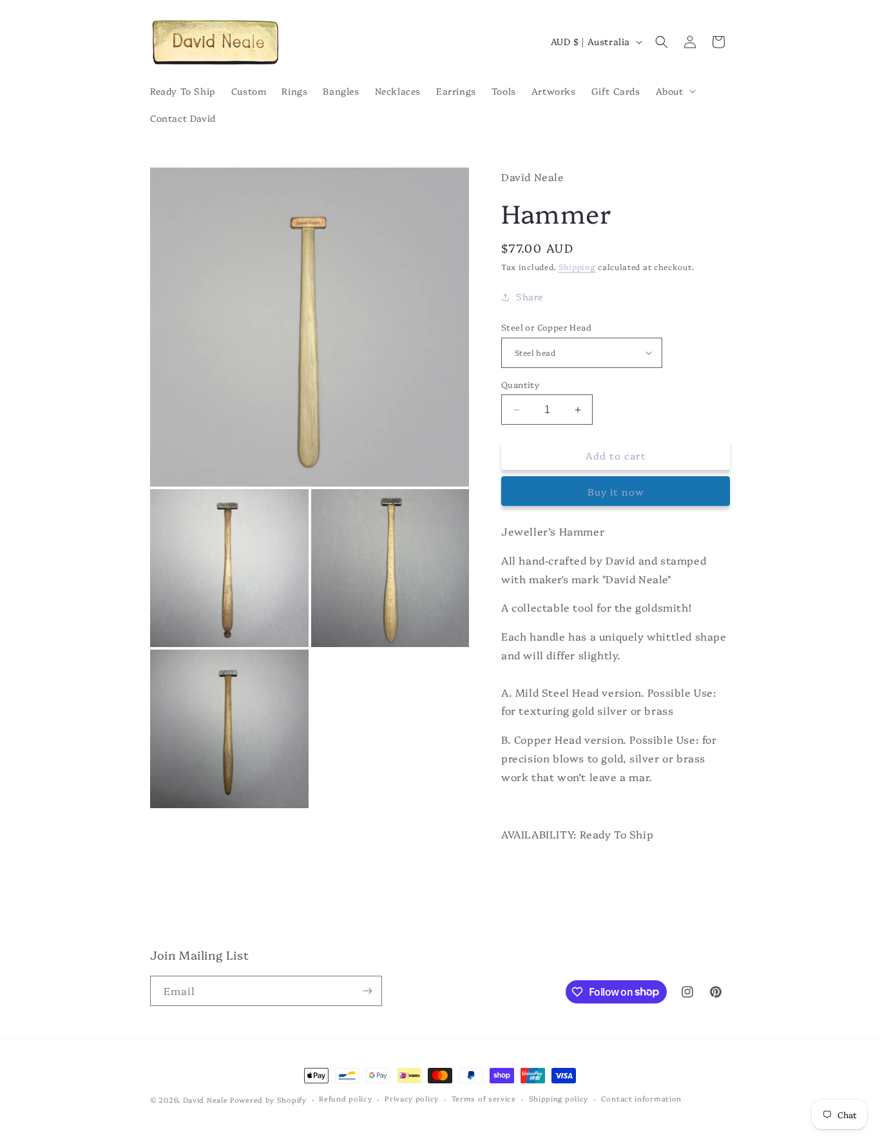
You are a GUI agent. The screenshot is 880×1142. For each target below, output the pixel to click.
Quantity (520, 384)
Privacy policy (412, 1098)
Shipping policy (559, 1098)
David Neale (205, 1100)
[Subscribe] (367, 991)
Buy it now (616, 491)
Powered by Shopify (268, 1100)
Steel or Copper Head (546, 327)
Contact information (641, 1098)
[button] (674, 90)
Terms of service (484, 1098)
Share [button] (529, 296)
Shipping (577, 266)
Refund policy (345, 1098)
